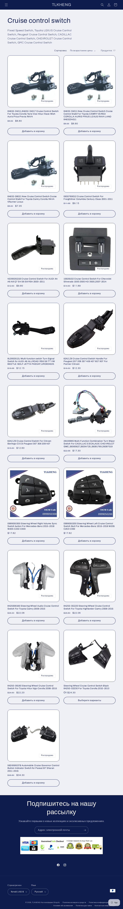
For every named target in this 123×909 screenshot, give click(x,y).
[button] (6, 4)
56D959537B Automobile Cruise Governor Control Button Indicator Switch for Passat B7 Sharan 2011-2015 (33, 768)
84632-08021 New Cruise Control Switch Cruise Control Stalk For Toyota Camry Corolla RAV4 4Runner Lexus (32, 199)
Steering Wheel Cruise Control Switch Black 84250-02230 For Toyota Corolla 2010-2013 (86, 687)
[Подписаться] (84, 830)
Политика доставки (84, 905)
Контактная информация (105, 905)
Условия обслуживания (63, 905)
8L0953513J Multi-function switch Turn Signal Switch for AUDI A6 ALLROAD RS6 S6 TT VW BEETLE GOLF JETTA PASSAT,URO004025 (31, 361)
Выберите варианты (89, 700)
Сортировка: (60, 51)
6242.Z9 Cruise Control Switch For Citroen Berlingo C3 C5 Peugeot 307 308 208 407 (29, 442)
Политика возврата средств (74, 902)
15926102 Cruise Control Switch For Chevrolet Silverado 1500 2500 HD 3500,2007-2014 (87, 280)
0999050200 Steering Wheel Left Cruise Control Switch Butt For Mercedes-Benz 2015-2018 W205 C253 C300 (89, 526)
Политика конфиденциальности (102, 902)
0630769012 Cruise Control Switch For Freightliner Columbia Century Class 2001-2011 (88, 197)
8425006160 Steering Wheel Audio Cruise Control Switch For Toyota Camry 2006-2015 (33, 607)
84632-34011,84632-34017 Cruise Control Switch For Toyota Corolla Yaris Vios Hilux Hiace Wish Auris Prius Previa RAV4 (33, 114)
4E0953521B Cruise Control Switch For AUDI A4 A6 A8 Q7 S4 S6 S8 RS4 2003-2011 (33, 280)
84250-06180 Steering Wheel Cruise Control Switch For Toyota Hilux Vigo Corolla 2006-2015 (32, 687)
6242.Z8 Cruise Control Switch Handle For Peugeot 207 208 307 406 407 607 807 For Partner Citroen (86, 361)
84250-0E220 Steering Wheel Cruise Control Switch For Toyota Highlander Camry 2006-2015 (88, 607)
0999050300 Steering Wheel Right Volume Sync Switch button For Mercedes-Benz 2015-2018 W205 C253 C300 (32, 526)
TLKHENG (36, 902)
